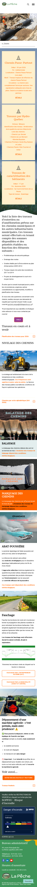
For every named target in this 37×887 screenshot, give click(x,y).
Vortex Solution (14, 884)
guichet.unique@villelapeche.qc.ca (20, 304)
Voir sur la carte (10, 831)
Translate (28, 881)
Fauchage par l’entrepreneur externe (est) (18, 673)
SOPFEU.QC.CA (8, 837)
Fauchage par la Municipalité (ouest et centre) (18, 683)
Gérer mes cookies (25, 884)
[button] (33, 4)
